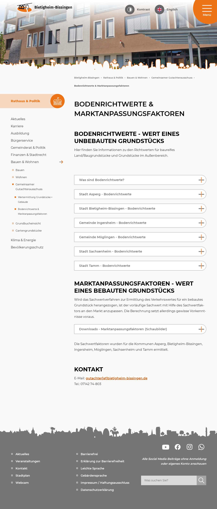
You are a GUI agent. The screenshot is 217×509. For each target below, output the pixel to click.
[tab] (140, 180)
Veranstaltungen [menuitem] (28, 461)
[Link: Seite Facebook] (177, 447)
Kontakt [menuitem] (21, 468)
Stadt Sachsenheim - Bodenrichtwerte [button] (110, 251)
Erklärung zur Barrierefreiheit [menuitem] (102, 461)
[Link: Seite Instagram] (189, 447)
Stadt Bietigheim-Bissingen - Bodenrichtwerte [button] (117, 208)
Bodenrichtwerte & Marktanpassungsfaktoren (101, 85)
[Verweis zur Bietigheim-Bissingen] (45, 7)
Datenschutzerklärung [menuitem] (97, 490)
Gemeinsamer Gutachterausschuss (171, 77)
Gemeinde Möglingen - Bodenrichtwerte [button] (112, 237)
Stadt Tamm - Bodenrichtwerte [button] (104, 266)
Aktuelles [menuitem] (22, 454)
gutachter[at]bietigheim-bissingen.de (116, 378)
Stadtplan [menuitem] (23, 475)
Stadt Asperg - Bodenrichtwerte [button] (105, 194)
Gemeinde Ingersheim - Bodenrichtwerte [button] (112, 223)
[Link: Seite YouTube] (165, 447)
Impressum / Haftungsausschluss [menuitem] (105, 483)
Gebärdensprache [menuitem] (94, 475)
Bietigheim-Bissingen (86, 77)
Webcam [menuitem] (22, 483)
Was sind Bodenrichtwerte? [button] (101, 180)
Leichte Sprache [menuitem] (92, 468)
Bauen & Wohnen (137, 77)
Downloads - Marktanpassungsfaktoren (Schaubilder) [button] (123, 329)
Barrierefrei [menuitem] (89, 454)
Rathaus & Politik (113, 77)
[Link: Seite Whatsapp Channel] (201, 447)
